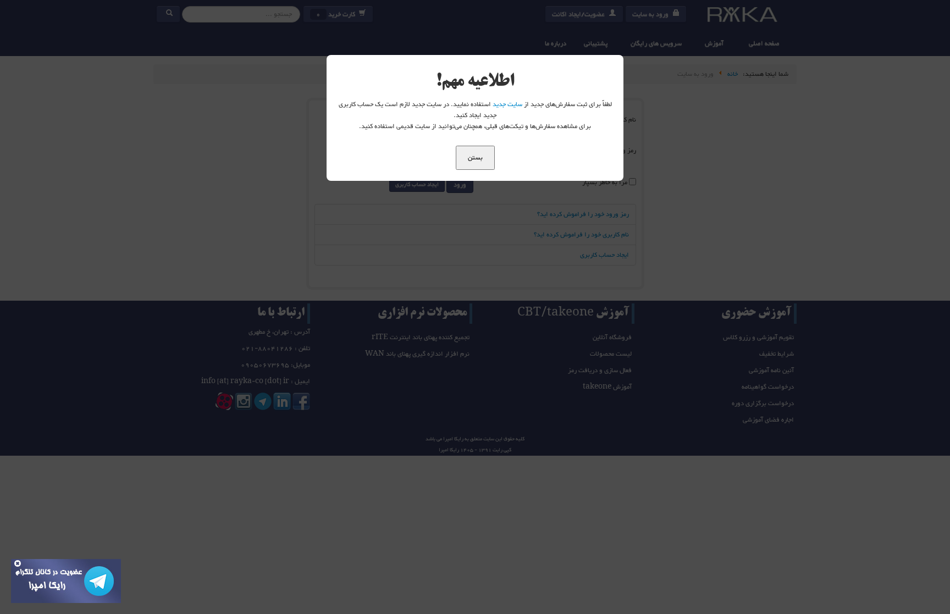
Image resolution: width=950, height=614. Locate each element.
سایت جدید (507, 104)
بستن (475, 158)
